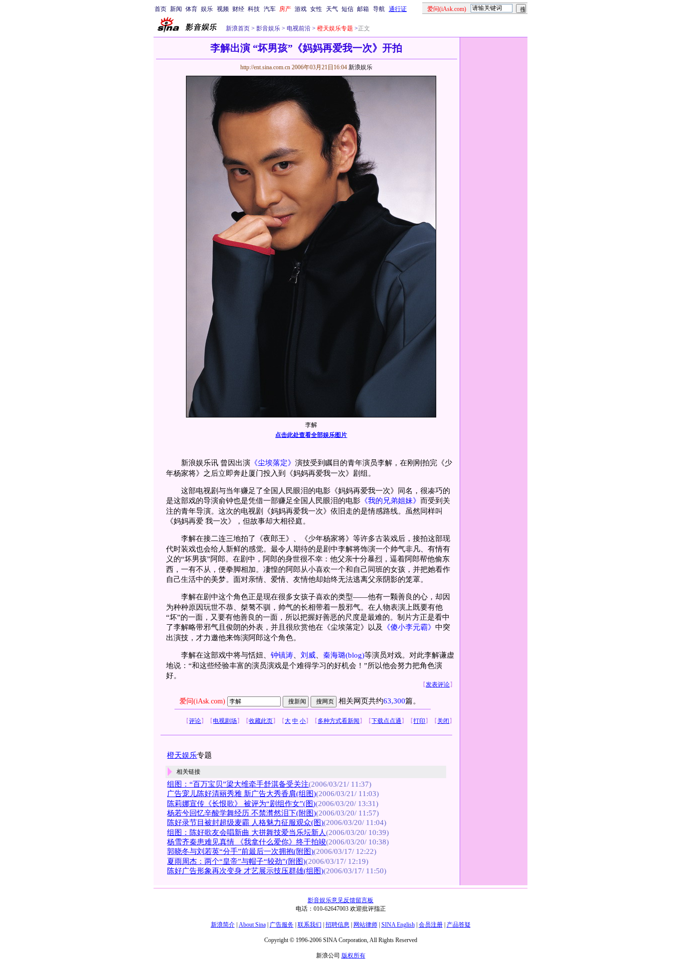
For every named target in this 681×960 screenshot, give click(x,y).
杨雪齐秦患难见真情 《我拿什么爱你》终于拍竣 (246, 842)
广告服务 (282, 924)
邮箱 (363, 8)
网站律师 (365, 924)
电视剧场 (225, 720)
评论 (195, 720)
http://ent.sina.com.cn (266, 67)
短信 (347, 8)
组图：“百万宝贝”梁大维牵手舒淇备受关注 (238, 784)
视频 (223, 8)
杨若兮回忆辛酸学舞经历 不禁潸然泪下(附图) (241, 813)
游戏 (301, 8)
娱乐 (207, 8)
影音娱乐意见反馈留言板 (340, 900)
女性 (316, 8)
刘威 (308, 655)
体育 (191, 8)
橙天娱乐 (182, 755)
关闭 (443, 720)
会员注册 (431, 924)
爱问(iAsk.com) (202, 701)
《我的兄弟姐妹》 (390, 501)
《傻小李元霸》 (409, 627)
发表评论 (438, 684)
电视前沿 (298, 28)
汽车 (270, 8)
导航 (379, 8)
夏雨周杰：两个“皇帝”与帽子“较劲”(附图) (236, 861)
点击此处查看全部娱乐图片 (311, 434)
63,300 (394, 701)
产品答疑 (459, 924)
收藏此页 (261, 720)
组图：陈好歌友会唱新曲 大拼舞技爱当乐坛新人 (246, 832)
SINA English (398, 924)
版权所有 (353, 955)
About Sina (252, 924)
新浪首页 (238, 28)
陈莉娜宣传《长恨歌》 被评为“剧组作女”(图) (241, 804)
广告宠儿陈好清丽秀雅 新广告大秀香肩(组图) (241, 794)
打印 (419, 720)
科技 (254, 8)
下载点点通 (386, 720)
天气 (332, 8)
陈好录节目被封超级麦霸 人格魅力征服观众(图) (245, 822)
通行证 (398, 8)
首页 (161, 8)
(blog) (354, 655)
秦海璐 (334, 655)
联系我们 (310, 924)
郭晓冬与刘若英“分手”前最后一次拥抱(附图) (240, 851)
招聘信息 (337, 924)
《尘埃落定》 (272, 463)
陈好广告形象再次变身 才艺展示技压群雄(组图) (245, 871)
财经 (238, 8)
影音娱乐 (268, 28)
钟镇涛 (282, 655)
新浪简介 (223, 924)
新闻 (176, 8)
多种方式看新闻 (338, 720)
